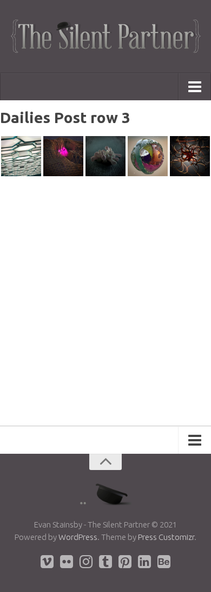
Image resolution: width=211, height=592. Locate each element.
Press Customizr (166, 537)
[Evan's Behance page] (164, 561)
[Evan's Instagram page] (86, 561)
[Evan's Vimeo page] (47, 561)
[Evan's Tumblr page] (105, 561)
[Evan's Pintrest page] (125, 561)
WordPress (77, 537)
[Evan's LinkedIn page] (144, 561)
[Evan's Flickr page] (66, 561)
